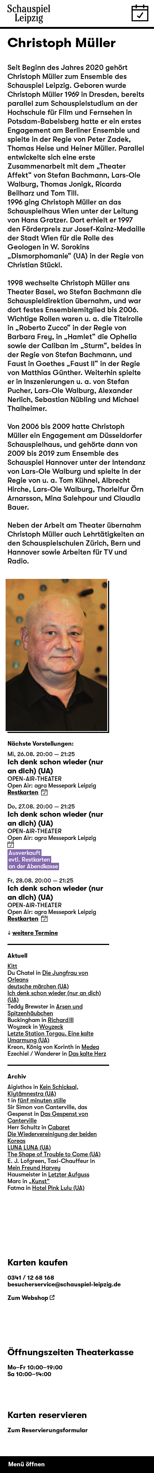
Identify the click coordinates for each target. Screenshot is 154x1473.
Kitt (12, 966)
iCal (44, 792)
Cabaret (59, 1127)
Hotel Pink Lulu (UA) (58, 1188)
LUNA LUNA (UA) (29, 1147)
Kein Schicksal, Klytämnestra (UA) (42, 1090)
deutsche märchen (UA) (38, 986)
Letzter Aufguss (68, 1174)
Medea (90, 1047)
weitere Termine (35, 933)
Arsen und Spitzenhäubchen (45, 1010)
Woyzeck (51, 1027)
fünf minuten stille (42, 1100)
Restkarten (22, 792)
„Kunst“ (39, 1181)
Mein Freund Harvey (34, 1167)
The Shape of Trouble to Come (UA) (54, 1154)
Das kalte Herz (87, 1053)
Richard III (61, 1020)
